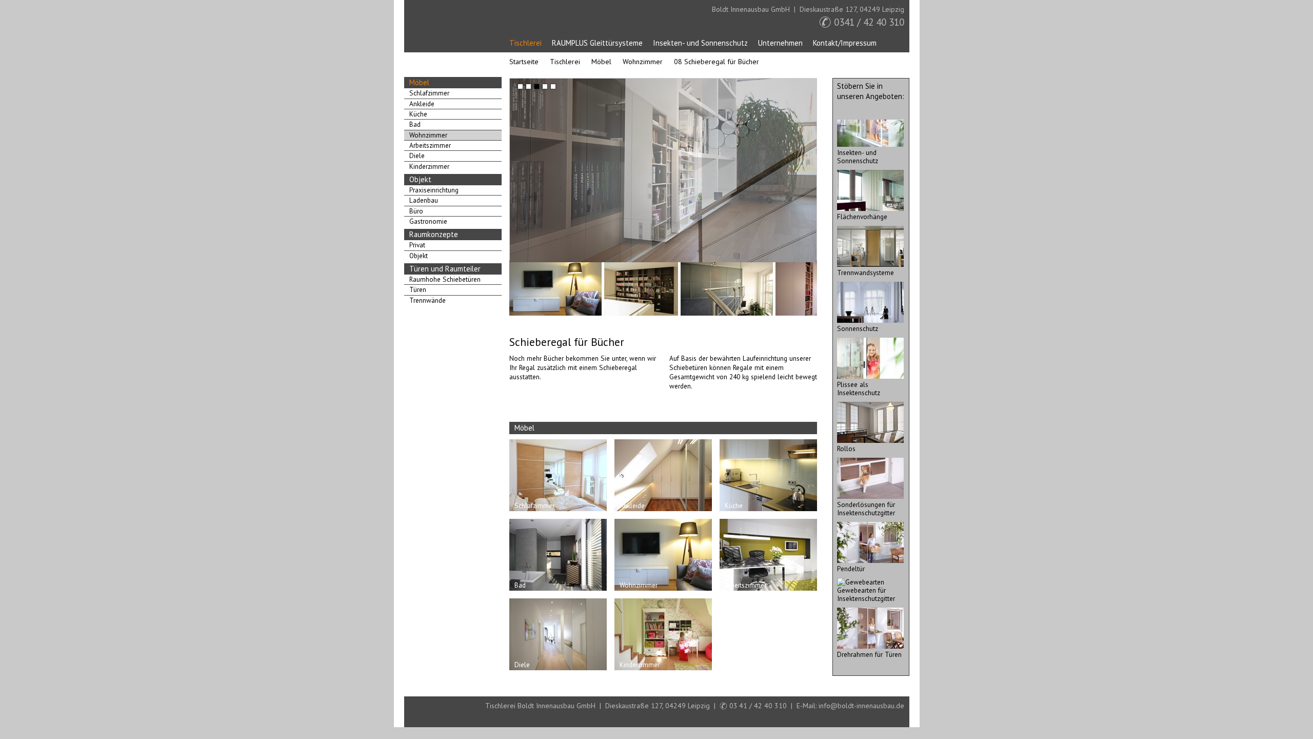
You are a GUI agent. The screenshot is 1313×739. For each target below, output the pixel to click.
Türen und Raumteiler (445, 269)
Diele (417, 155)
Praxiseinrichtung (434, 190)
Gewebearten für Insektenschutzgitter (866, 594)
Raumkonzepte (433, 234)
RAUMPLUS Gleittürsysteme (597, 43)
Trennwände (427, 300)
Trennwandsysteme (865, 272)
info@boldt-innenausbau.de (861, 705)
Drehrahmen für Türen (869, 654)
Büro (416, 211)
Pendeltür (851, 568)
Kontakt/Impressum (845, 43)
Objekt (420, 179)
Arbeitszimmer (430, 145)
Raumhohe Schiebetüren (445, 279)
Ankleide (421, 103)
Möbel (601, 61)
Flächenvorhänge (862, 216)
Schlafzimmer (429, 93)
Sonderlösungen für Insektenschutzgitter (866, 508)
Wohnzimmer (643, 61)
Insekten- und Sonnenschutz (700, 43)
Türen (417, 289)
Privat (417, 244)
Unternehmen (780, 43)
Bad (415, 124)
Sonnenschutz (857, 328)
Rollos (846, 448)
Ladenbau (423, 200)
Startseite (431, 26)
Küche (418, 114)
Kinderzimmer (429, 166)
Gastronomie (428, 221)
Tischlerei (525, 43)
